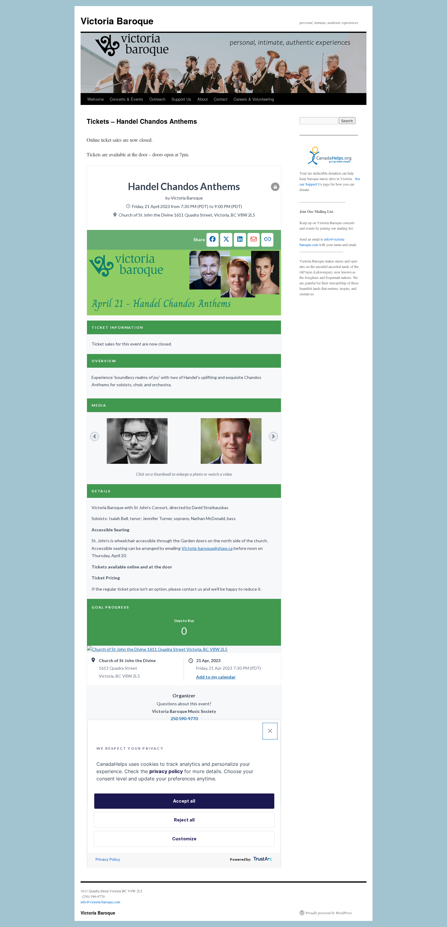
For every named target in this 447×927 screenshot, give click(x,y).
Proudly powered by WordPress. (329, 912)
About (202, 99)
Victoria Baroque (117, 20)
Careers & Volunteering (254, 99)
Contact (220, 99)
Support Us (181, 99)
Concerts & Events (126, 99)
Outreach (157, 99)
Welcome (95, 99)
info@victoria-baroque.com (100, 901)
